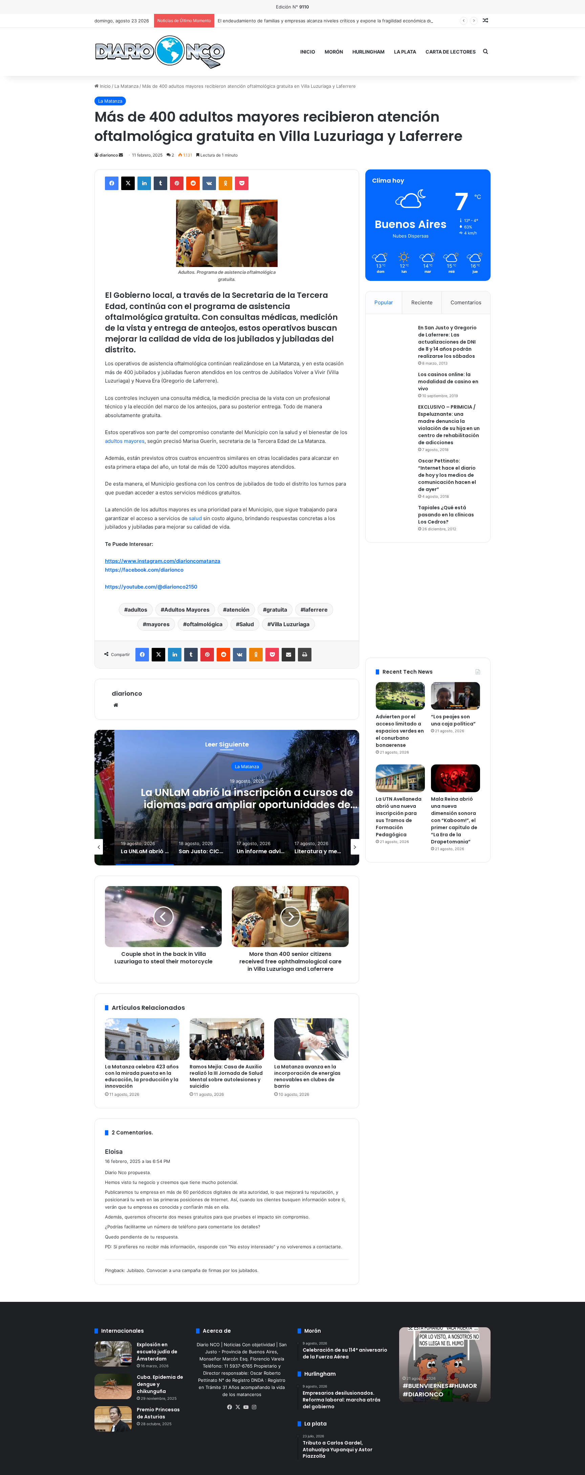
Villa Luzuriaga (290, 624)
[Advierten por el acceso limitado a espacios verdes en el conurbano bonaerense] (400, 696)
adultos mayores (125, 441)
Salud (246, 624)
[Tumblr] (160, 183)
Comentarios (466, 302)
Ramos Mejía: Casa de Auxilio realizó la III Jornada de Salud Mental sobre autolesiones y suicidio (226, 1076)
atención (238, 609)
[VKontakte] (209, 183)
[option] (226, 797)
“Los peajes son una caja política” (453, 720)
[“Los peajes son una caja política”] (455, 696)
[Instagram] (254, 1407)
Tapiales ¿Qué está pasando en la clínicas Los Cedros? (446, 514)
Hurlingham (368, 52)
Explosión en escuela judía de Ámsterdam (157, 1351)
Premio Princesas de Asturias (158, 1413)
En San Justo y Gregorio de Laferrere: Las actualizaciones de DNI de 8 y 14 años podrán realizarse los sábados (447, 342)
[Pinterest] (176, 183)
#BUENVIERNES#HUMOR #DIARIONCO (440, 1389)
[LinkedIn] (144, 183)
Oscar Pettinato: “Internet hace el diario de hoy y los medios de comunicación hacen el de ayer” (447, 475)
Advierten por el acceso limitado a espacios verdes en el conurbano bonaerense (400, 731)
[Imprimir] (304, 654)
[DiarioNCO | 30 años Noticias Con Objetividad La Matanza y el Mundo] (159, 51)
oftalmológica (204, 624)
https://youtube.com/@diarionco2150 (151, 586)
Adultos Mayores (187, 609)
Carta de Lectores (451, 52)
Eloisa (114, 1151)
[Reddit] (193, 183)
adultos (137, 609)
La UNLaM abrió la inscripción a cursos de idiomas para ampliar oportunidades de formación (227, 804)
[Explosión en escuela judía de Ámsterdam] (113, 1354)
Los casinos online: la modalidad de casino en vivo (448, 381)
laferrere (316, 609)
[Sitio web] (116, 705)
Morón (334, 52)
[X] (128, 183)
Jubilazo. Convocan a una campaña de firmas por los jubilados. (193, 1270)
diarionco (109, 155)
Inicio (307, 52)
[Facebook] (111, 183)
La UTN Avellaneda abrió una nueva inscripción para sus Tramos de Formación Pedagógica (398, 817)
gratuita (276, 609)
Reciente (422, 302)
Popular (383, 302)
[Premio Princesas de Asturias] (113, 1419)
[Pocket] (241, 183)
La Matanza (126, 86)
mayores (158, 624)
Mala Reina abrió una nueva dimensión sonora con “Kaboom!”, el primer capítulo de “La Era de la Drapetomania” (454, 820)
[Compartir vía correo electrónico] (288, 654)
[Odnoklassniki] (225, 183)
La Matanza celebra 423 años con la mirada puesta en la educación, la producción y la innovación (142, 1076)
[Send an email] (121, 155)
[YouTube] (246, 1407)
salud (195, 518)
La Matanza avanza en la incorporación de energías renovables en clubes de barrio (307, 1076)
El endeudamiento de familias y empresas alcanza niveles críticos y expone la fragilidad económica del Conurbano (338, 20)
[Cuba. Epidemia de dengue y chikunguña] (113, 1386)
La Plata (405, 52)
